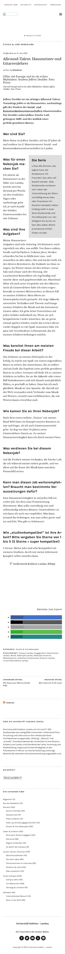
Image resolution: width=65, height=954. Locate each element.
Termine (10, 703)
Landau (6, 655)
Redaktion (17, 70)
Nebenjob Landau (25, 655)
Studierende (33, 658)
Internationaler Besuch (16, 896)
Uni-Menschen (13, 883)
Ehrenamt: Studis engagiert (18, 835)
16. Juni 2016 (22, 53)
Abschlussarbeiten (14, 855)
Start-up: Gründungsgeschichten (21, 823)
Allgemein (7, 799)
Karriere (6, 807)
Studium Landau (47, 658)
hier (45, 232)
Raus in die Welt (13, 900)
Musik (13, 655)
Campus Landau (26, 653)
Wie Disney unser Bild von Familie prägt (16, 682)
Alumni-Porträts (13, 811)
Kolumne (10, 839)
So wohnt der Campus (16, 847)
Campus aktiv (12, 879)
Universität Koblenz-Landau (15, 660)
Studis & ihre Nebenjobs (18, 44)
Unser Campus (9, 876)
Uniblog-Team (11, 5)
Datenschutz (40, 5)
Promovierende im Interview (19, 863)
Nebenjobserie (9, 658)
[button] (17, 617)
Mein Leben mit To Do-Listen (50, 681)
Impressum (55, 5)
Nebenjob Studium (42, 655)
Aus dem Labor (12, 859)
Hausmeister (52, 653)
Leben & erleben (10, 831)
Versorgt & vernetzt (15, 887)
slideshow (21, 658)
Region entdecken (14, 843)
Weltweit (7, 892)
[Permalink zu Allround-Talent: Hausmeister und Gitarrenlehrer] (32, 82)
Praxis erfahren (13, 819)
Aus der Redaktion (11, 803)
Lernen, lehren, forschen (14, 852)
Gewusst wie (11, 815)
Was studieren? (13, 871)
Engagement (40, 653)
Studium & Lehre (14, 867)
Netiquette (26, 5)
